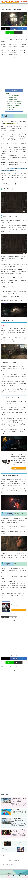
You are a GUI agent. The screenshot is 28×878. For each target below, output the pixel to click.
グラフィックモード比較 (13, 95)
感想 (8, 93)
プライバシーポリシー (14, 666)
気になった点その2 (12, 97)
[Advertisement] (14, 73)
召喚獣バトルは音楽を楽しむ (14, 105)
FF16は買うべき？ (11, 109)
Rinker (17, 605)
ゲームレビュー (5, 617)
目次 (12, 90)
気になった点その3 (12, 99)
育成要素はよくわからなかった (15, 101)
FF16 (12, 617)
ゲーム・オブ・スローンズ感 (14, 103)
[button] (18, 32)
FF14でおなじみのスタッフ (13, 107)
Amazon (14, 468)
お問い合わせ (4, 666)
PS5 (15, 617)
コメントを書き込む (14, 860)
